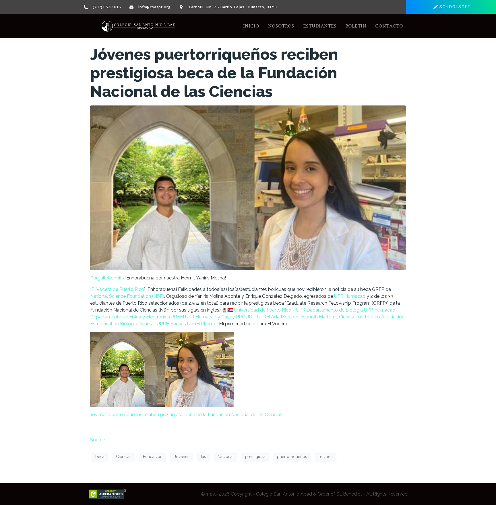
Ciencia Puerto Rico (359, 317)
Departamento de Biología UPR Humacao (351, 310)
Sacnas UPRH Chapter (194, 323)
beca (99, 456)
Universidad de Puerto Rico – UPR (269, 310)
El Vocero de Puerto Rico (118, 289)
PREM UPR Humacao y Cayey (203, 317)
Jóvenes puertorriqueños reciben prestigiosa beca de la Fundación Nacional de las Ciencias (214, 73)
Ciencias (123, 456)
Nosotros (281, 26)
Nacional (226, 456)
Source (97, 440)
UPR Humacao (349, 296)
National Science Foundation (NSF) (127, 296)
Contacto (389, 26)
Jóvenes (181, 456)
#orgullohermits (107, 278)
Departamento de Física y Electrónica (130, 317)
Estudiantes (319, 26)
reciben (326, 456)
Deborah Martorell (318, 317)
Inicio (251, 26)
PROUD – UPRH (253, 317)
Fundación (152, 456)
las (203, 456)
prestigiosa (255, 456)
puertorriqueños (292, 456)
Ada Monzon (284, 317)
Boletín (355, 26)
